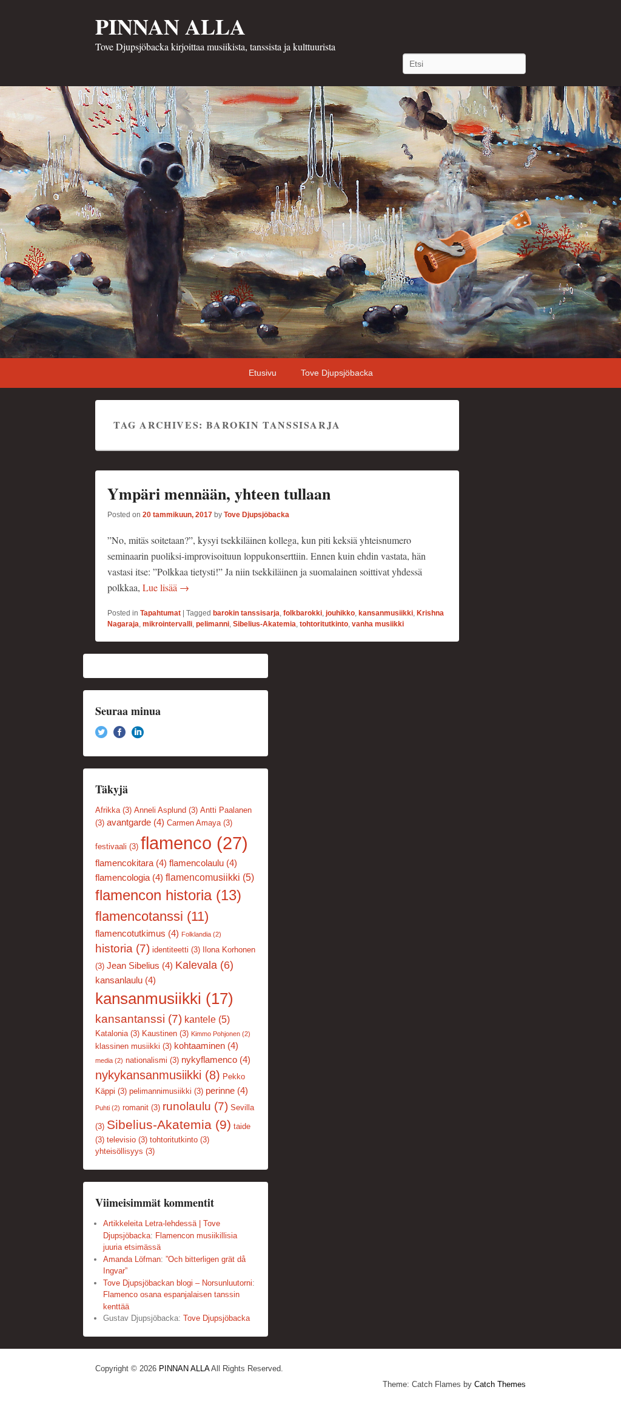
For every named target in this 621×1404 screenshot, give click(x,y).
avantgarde (135, 822)
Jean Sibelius (140, 966)
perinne (227, 1091)
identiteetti (176, 949)
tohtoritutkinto (324, 624)
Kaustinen (165, 1033)
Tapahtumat (160, 613)
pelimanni (212, 624)
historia (122, 948)
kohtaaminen (206, 1046)
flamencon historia (168, 895)
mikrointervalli (167, 624)
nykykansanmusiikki (157, 1075)
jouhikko (340, 613)
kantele (207, 1019)
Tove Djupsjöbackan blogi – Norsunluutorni (177, 1282)
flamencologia (129, 878)
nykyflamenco (215, 1060)
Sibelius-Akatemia (264, 624)
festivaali (116, 846)
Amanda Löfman (132, 1259)
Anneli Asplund (166, 810)
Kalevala (204, 965)
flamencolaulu (203, 863)
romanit (141, 1107)
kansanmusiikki (385, 613)
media (109, 1060)
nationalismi (152, 1060)
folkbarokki (302, 613)
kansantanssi (138, 1018)
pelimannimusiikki (166, 1091)
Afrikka (113, 810)
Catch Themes (500, 1384)
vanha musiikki (378, 624)
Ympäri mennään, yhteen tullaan (219, 493)
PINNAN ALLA (170, 26)
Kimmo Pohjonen (220, 1033)
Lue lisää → (166, 587)
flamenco (194, 843)
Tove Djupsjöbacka (337, 373)
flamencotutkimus (137, 933)
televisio (127, 1139)
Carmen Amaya (199, 822)
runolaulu (195, 1106)
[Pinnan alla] (310, 222)
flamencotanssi (152, 916)
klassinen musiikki (133, 1046)
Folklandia (201, 934)
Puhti (107, 1107)
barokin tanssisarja (246, 613)
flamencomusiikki (210, 877)
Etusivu (263, 373)
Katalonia (117, 1033)
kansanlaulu (125, 980)
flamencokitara (131, 863)
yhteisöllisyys (125, 1151)
